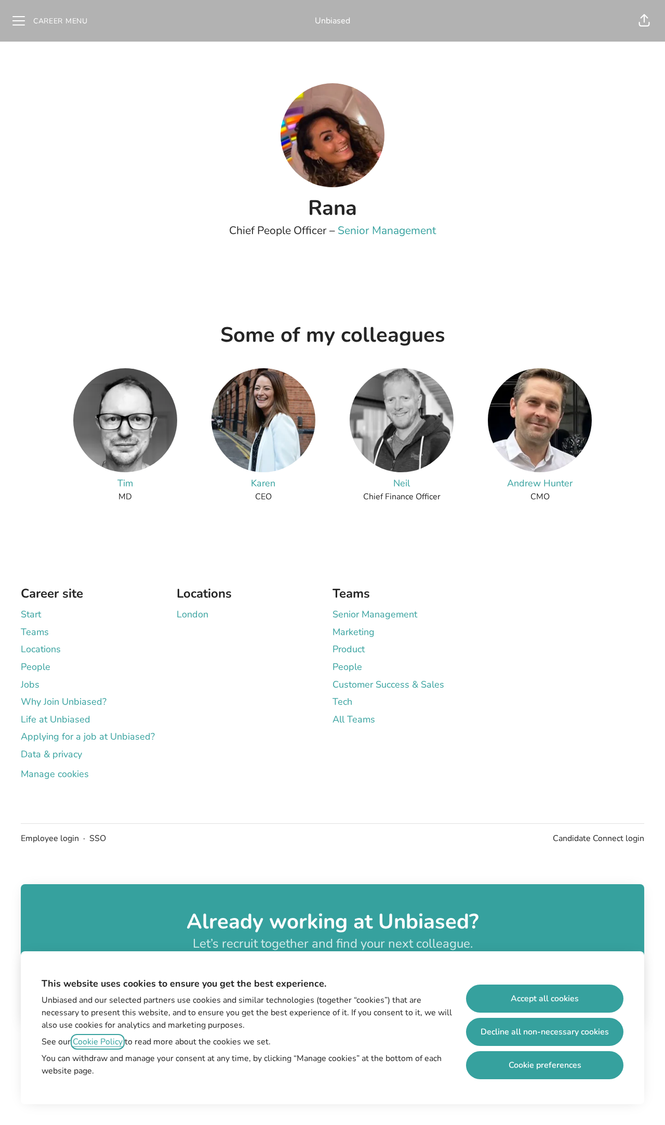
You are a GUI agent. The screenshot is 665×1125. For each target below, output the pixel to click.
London (192, 614)
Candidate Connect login (598, 838)
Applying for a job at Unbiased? (88, 736)
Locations (41, 649)
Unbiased (332, 21)
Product (348, 649)
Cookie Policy (98, 1042)
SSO (97, 838)
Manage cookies (55, 774)
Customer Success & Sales (388, 684)
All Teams (353, 719)
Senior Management (387, 230)
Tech (342, 701)
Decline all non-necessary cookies (545, 1032)
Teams (35, 632)
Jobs (30, 684)
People (35, 667)
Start (31, 614)
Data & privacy (51, 754)
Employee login (50, 838)
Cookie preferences (545, 1065)
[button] (644, 20)
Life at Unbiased (55, 719)
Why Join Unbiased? (64, 701)
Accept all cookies (545, 998)
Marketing (353, 632)
